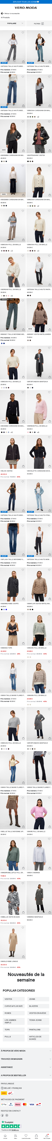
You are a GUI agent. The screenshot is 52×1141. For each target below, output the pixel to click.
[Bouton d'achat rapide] (23, 62)
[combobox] (13, 23)
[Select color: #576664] (30, 116)
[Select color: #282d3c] (32, 387)
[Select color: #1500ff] (6, 609)
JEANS (32, 999)
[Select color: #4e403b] (30, 340)
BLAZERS (33, 1006)
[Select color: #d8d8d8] (30, 387)
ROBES (8, 1013)
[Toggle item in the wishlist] (23, 33)
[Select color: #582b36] (4, 250)
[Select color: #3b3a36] (32, 749)
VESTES (8, 999)
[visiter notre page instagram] (6, 1116)
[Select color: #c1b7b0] (6, 295)
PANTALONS (34, 1030)
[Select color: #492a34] (8, 387)
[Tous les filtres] (39, 23)
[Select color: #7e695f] (35, 116)
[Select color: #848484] (28, 116)
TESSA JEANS (35, 1020)
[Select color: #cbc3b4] (30, 749)
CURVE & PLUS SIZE (14, 1006)
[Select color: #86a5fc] (4, 609)
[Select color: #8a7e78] (28, 340)
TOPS (7, 1030)
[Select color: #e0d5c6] (6, 432)
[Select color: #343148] (4, 432)
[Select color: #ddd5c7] (28, 206)
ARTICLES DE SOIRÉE (35, 1038)
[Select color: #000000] (28, 161)
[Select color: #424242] (2, 161)
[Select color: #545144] (30, 161)
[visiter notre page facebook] (2, 1116)
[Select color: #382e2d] (32, 161)
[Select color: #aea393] (4, 161)
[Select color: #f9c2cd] (8, 295)
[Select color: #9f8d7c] (28, 609)
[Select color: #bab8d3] (4, 387)
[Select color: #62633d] (32, 116)
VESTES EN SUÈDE (37, 1013)
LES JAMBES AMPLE (10, 1021)
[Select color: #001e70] (4, 343)
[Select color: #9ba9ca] (8, 432)
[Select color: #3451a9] (2, 343)
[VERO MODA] (26, 8)
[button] (13, 47)
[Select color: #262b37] (6, 161)
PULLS (8, 1037)
